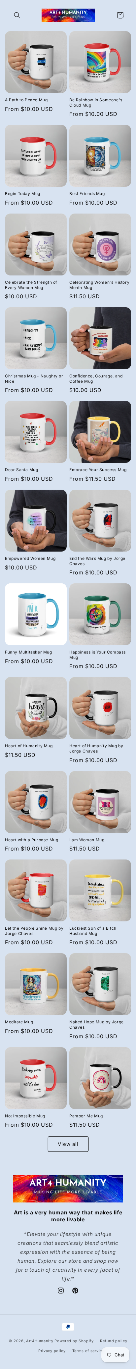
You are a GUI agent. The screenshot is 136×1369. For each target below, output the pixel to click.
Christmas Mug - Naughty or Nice (34, 378)
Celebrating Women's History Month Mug (99, 285)
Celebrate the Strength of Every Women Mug (31, 285)
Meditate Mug (19, 1021)
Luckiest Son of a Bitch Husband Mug (93, 931)
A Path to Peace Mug (26, 99)
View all (68, 1144)
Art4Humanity (39, 1341)
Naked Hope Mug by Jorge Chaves (96, 1024)
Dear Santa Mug (21, 469)
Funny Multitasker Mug (28, 652)
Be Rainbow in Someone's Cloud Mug (95, 102)
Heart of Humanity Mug (29, 745)
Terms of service (88, 1350)
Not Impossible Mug (25, 1115)
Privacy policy (52, 1350)
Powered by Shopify (74, 1341)
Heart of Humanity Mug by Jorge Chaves (96, 748)
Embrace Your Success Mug (97, 469)
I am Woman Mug (86, 839)
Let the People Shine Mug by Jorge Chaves (34, 931)
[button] (17, 15)
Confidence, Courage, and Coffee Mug (95, 378)
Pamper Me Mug (86, 1115)
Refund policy (113, 1341)
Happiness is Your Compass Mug (97, 655)
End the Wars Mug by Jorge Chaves (97, 561)
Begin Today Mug (22, 193)
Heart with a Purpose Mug (31, 839)
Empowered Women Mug (30, 558)
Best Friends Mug (87, 193)
